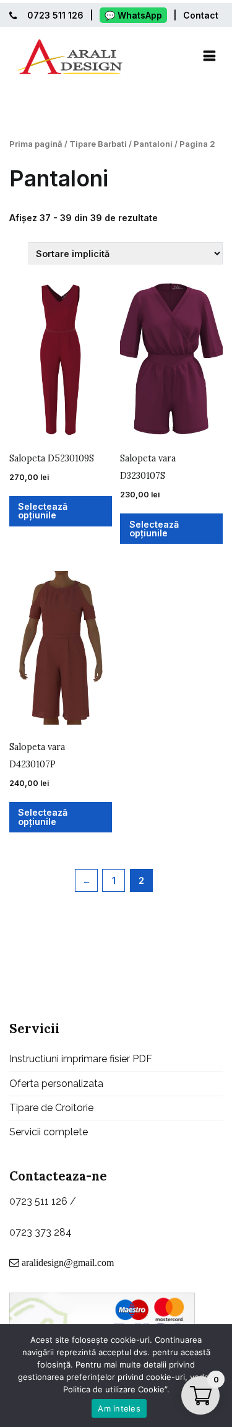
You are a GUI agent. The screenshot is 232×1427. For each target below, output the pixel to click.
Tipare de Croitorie (51, 1108)
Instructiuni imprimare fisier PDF (80, 1059)
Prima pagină (35, 144)
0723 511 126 (55, 15)
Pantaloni (153, 144)
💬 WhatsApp (133, 15)
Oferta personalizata (56, 1083)
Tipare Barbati (98, 144)
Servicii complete (48, 1132)
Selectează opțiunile (42, 510)
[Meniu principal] (209, 56)
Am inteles (119, 1408)
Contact (200, 15)
